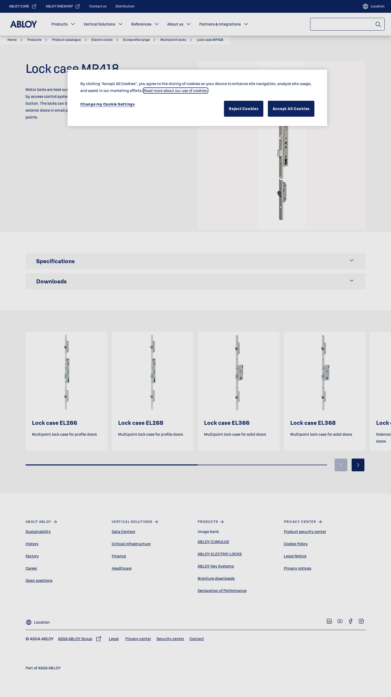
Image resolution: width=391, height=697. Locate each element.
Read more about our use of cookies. (175, 90)
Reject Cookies (244, 108)
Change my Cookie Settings (107, 104)
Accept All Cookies (291, 108)
